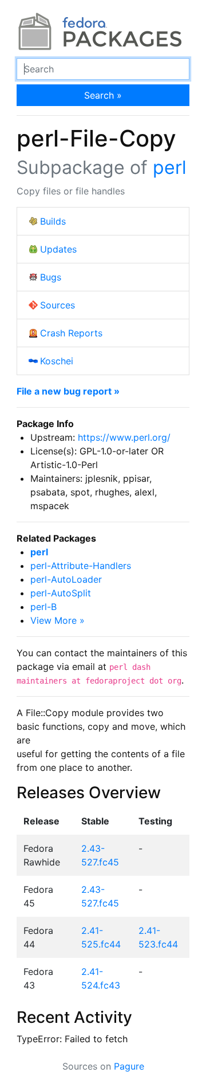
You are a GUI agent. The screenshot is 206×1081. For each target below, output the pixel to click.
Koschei (56, 361)
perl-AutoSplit (60, 593)
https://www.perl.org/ (124, 437)
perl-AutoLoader (66, 579)
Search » (103, 95)
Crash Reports (71, 333)
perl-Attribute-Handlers (80, 565)
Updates (58, 249)
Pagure (129, 1066)
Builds (53, 221)
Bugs (50, 277)
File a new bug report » (68, 391)
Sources (57, 305)
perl (170, 167)
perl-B (43, 606)
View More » (57, 620)
